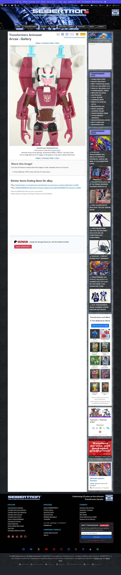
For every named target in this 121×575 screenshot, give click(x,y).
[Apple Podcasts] (90, 549)
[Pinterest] (54, 549)
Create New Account (51, 533)
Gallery (62, 34)
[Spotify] (97, 549)
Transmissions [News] (15, 508)
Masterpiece (96, 95)
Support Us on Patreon (87, 519)
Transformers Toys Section (17, 510)
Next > (52, 43)
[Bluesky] (31, 549)
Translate (47, 519)
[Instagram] (61, 549)
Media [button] (91, 27)
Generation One (97, 125)
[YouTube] (46, 549)
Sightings (82, 34)
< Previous (45, 43)
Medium (67, 34)
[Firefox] (17, 536)
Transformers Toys (97, 75)
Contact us (47, 525)
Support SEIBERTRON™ (23, 246)
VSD (77, 34)
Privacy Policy (48, 510)
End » (57, 43)
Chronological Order (100, 91)
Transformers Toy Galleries (17, 512)
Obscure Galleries (98, 93)
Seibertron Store (98, 79)
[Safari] (13, 536)
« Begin (37, 43)
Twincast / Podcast (86, 510)
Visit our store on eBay (100, 326)
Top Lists (11, 528)
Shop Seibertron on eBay (88, 517)
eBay (58, 34)
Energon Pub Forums (15, 514)
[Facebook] (23, 549)
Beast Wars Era (97, 122)
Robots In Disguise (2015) (98, 103)
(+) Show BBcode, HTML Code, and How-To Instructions (31, 172)
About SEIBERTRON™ (51, 508)
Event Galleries (13, 523)
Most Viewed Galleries (100, 84)
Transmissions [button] (30, 27)
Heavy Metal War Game (16, 526)
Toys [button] (52, 27)
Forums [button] (43, 27)
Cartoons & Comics (14, 521)
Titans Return (96, 97)
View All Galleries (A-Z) (100, 86)
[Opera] (25, 536)
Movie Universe (97, 109)
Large (72, 34)
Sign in (46, 535)
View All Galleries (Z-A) (100, 88)
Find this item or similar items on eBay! (74, 37)
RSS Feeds (83, 514)
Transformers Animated (25, 35)
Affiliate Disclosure (50, 517)
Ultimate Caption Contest (97, 479)
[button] (75, 5)
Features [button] (81, 27)
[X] (38, 549)
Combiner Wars (97, 100)
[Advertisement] (48, 213)
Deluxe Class (56, 150)
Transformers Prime (99, 113)
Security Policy (49, 512)
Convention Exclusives (100, 120)
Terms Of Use (48, 514)
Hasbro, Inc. (98, 558)
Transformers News (97, 132)
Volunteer (83, 512)
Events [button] (101, 27)
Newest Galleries (98, 81)
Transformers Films (14, 517)
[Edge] (21, 536)
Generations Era (98, 106)
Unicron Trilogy (97, 111)
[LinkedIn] (68, 549)
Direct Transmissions (94, 525)
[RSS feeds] (75, 549)
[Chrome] (9, 536)
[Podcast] (83, 549)
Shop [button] (18, 27)
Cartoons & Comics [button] (66, 27)
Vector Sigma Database (16, 519)
